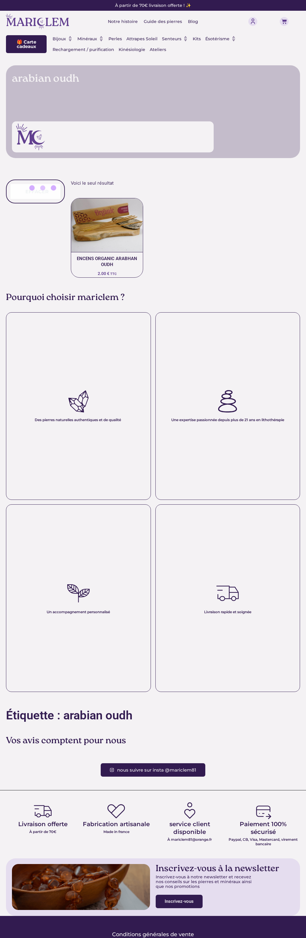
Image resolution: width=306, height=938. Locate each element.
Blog (193, 21)
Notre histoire (123, 21)
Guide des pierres (163, 21)
